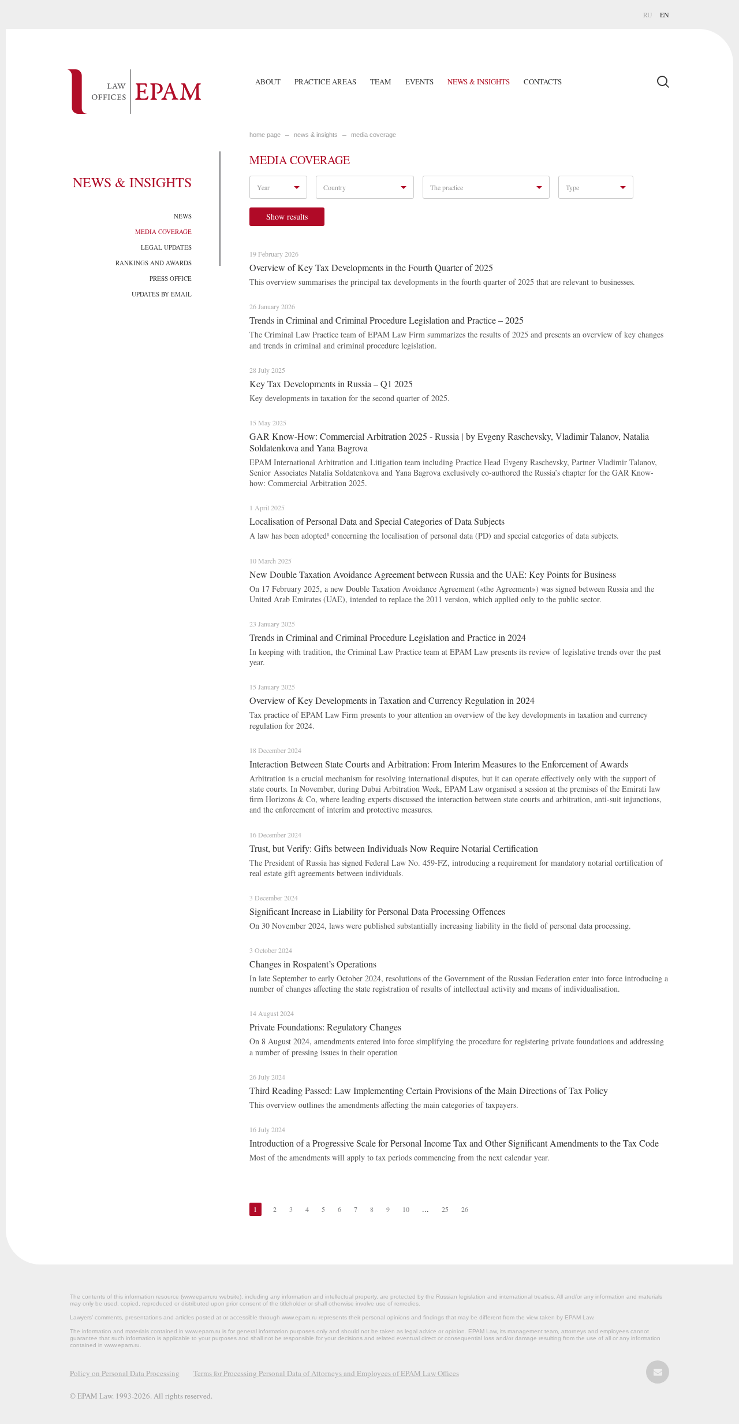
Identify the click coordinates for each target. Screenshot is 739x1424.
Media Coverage (163, 231)
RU (647, 14)
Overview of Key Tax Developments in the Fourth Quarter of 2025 (371, 267)
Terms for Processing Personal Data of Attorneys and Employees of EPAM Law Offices (326, 1373)
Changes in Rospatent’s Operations (312, 964)
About (268, 81)
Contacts (543, 81)
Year (263, 187)
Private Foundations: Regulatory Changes (325, 1027)
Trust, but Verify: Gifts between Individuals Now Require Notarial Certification (393, 848)
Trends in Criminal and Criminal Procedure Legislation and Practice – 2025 (386, 320)
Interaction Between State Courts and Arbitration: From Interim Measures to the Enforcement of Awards (438, 764)
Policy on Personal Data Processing (125, 1373)
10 (405, 1209)
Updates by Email (162, 294)
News (183, 216)
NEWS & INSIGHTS (316, 134)
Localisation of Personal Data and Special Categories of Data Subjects (377, 521)
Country (334, 187)
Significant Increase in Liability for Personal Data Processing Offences (377, 911)
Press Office (171, 278)
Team (380, 81)
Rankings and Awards (153, 262)
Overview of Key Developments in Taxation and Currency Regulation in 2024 (392, 700)
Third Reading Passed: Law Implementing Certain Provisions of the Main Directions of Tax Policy (428, 1090)
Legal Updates (166, 247)
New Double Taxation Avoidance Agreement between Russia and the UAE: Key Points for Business (432, 574)
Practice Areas (325, 81)
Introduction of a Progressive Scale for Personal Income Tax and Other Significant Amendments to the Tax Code (454, 1143)
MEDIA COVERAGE (373, 134)
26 (464, 1209)
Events (419, 81)
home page (265, 134)
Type (572, 187)
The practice (446, 187)
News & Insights (478, 81)
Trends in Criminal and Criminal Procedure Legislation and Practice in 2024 (387, 637)
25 (445, 1209)
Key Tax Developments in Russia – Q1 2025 (331, 383)
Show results (287, 216)
